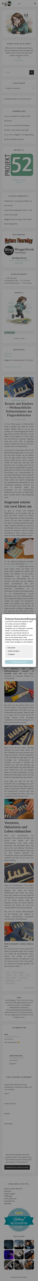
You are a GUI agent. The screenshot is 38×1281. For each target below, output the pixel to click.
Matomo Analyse (13, 651)
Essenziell (11, 648)
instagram (11, 654)
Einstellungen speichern (19, 662)
